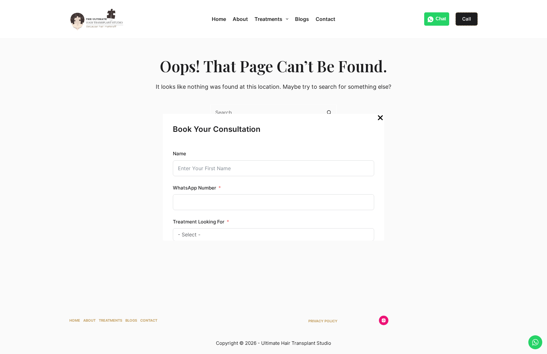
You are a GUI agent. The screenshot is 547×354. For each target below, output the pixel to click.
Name (179, 154)
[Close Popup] (380, 119)
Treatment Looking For (198, 222)
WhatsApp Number (194, 188)
